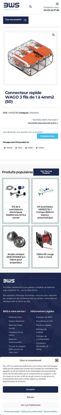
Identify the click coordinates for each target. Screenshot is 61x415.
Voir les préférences (30, 405)
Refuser (30, 397)
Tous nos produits (13, 19)
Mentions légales (50, 411)
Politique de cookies (12, 411)
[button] (56, 360)
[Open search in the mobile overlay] (30, 6)
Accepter (30, 389)
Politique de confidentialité (31, 411)
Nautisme (34, 113)
